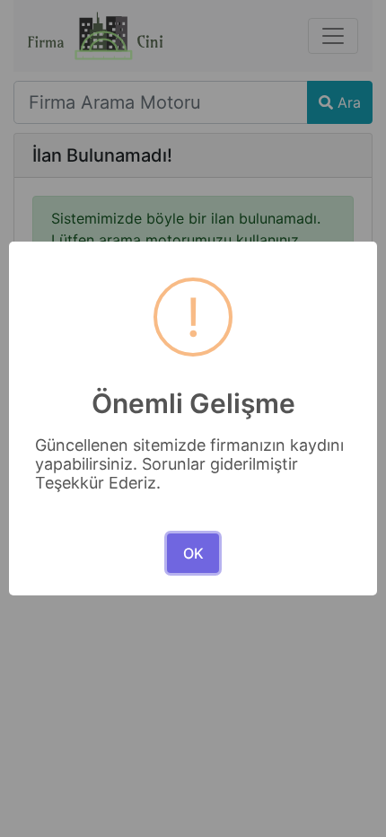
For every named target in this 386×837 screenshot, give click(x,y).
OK (193, 553)
